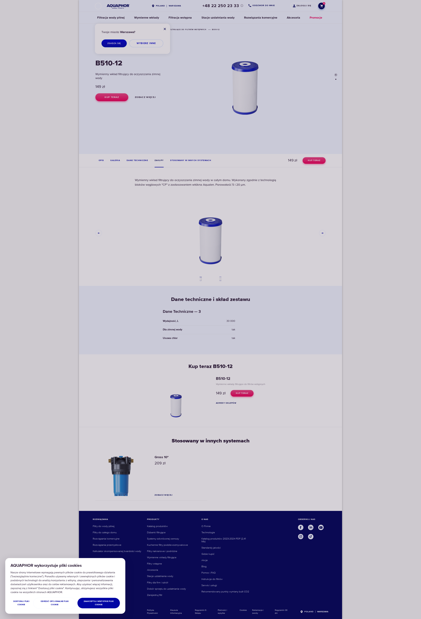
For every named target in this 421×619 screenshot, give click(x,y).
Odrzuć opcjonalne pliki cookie (55, 603)
